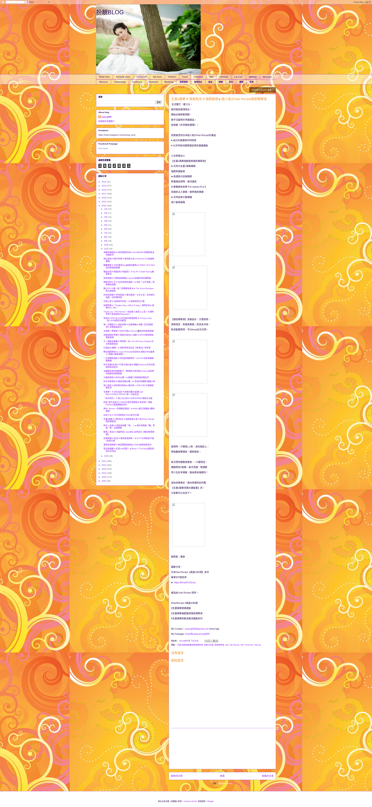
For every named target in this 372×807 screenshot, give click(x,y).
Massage (267, 77)
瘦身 (210, 82)
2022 (104, 465)
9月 (106, 241)
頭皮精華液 (219, 645)
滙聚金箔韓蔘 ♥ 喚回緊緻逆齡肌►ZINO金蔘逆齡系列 (127, 444)
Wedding (168, 82)
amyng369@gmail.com (197, 629)
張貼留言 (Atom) (225, 783)
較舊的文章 (268, 776)
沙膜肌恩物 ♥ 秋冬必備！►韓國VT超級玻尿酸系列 (126, 377)
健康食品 (198, 82)
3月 (106, 217)
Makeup (253, 77)
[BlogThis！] (208, 641)
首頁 (222, 776)
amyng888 (106, 117)
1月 (106, 209)
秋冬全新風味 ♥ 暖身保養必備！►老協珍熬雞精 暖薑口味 (129, 381)
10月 (106, 245)
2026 (104, 481)
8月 (106, 237)
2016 (104, 190)
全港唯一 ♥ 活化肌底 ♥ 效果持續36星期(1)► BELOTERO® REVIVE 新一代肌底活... (123, 393)
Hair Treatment (246, 645)
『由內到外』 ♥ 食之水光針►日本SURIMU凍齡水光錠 (127, 398)
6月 (106, 229)
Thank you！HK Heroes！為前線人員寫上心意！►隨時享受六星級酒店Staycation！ (128, 313)
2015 (104, 186)
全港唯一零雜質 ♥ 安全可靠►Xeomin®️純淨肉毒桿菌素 (128, 331)
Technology (120, 82)
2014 (104, 182)
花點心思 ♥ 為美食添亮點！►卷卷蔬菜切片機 (123, 301)
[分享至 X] (211, 641)
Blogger (210, 801)
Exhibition (142, 77)
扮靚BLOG (110, 12)
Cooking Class (123, 77)
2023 (104, 469)
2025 (104, 477)
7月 (106, 233)
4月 (106, 221)
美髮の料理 (208, 645)
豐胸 (241, 82)
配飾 (252, 82)
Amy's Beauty (103, 148)
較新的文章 (177, 776)
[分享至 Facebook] (214, 641)
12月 (106, 456)
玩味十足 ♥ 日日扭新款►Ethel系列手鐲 (121, 415)
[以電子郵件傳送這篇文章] (205, 641)
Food (185, 77)
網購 (221, 82)
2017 (104, 194)
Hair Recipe (234, 645)
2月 (106, 213)
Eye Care (157, 77)
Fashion (172, 77)
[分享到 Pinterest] (216, 641)
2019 (104, 201)
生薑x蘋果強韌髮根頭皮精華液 (190, 645)
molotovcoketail (190, 801)
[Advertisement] (222, 748)
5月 (106, 225)
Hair (211, 77)
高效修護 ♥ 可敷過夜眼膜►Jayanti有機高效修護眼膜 (127, 278)
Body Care (104, 77)
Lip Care (238, 77)
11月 (106, 249)
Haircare (257, 645)
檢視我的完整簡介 (106, 121)
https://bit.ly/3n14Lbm (185, 582)
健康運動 (184, 82)
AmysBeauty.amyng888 (197, 634)
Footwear (198, 77)
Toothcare (137, 82)
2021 (104, 461)
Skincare (103, 82)
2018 (104, 197)
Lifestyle (224, 77)
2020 (104, 205)
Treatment (153, 82)
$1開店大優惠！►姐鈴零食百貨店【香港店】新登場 (127, 347)
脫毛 (231, 82)
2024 (104, 473)
